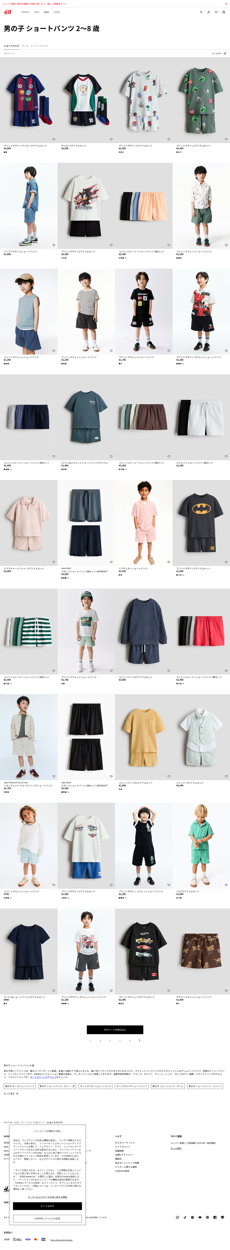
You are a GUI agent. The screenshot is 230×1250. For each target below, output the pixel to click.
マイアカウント (122, 1146)
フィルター (217, 53)
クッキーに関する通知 (126, 1166)
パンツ (53, 1077)
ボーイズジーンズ (38, 1077)
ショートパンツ (54, 1122)
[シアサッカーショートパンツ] (144, 523)
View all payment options (61, 1240)
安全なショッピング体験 (127, 1162)
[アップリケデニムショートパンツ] (29, 206)
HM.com (8, 1122)
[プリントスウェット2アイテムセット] (144, 952)
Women (25, 12)
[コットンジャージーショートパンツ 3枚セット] (29, 417)
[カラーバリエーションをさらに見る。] (6, 152)
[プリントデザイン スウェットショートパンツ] (144, 846)
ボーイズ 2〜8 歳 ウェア (33, 1122)
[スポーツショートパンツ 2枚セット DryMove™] (86, 523)
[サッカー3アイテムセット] (86, 100)
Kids (46, 12)
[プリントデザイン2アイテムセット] (144, 100)
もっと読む (176, 1148)
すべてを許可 (47, 1206)
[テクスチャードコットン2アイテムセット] (29, 523)
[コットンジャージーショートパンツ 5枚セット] (144, 206)
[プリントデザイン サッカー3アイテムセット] (29, 100)
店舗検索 (119, 1150)
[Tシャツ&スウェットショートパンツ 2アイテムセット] (86, 417)
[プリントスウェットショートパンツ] (144, 312)
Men (36, 12)
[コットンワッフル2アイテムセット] (144, 632)
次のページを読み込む (115, 1029)
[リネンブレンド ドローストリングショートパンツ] (29, 737)
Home (57, 12)
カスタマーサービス (125, 1142)
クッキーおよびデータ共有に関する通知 (47, 1197)
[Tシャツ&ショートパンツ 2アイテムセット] (29, 952)
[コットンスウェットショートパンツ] (29, 312)
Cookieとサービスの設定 (47, 1218)
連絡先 (118, 1158)
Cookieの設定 (122, 1171)
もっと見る (9, 1093)
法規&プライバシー (124, 1154)
